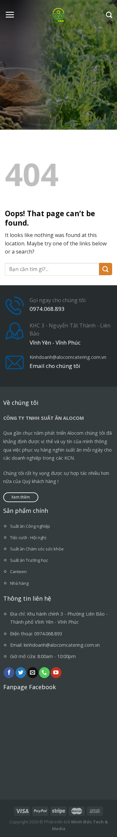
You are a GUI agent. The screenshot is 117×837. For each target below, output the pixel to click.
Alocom (75, 433)
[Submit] (105, 269)
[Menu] (10, 15)
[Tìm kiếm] (109, 15)
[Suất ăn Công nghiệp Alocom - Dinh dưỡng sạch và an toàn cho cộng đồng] (59, 14)
